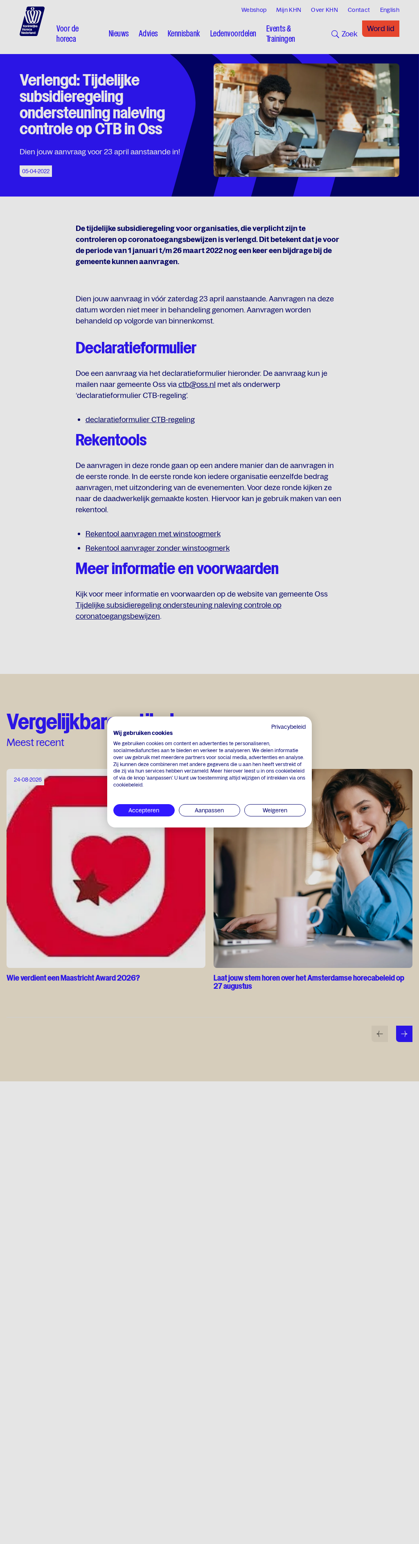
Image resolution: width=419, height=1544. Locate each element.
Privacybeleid (288, 726)
